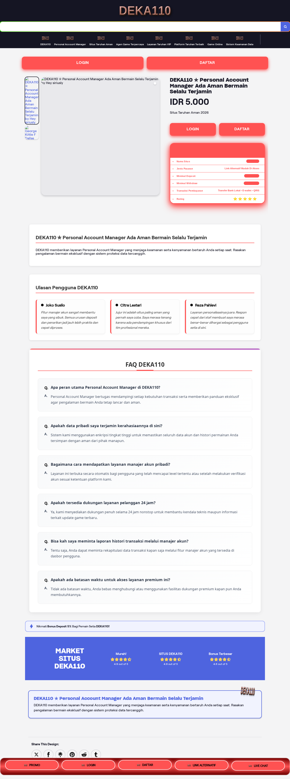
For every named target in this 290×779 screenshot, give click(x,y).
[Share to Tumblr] (96, 754)
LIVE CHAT (261, 765)
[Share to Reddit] (84, 754)
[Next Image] (156, 136)
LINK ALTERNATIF (204, 766)
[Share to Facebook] (48, 754)
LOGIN (82, 62)
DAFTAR (207, 62)
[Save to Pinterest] (72, 754)
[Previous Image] (44, 136)
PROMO (34, 766)
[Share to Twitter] (36, 754)
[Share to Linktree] (60, 754)
